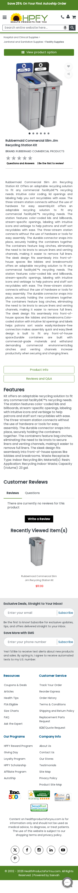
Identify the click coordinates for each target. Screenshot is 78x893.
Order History (48, 698)
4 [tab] (41, 133)
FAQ (6, 717)
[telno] (62, 17)
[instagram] (39, 850)
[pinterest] (15, 858)
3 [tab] (37, 133)
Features (14, 390)
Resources (12, 676)
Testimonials (47, 765)
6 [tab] (48, 133)
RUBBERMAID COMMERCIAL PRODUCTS (34, 151)
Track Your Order (50, 685)
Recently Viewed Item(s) (39, 530)
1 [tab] (29, 133)
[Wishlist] (68, 66)
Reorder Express (49, 691)
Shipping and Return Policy (56, 711)
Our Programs (14, 737)
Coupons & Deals (15, 685)
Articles (9, 691)
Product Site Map (50, 784)
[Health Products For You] (29, 17)
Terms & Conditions (52, 704)
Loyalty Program (14, 759)
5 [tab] (45, 133)
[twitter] (15, 850)
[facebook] (27, 850)
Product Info (39, 370)
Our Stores (46, 759)
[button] (39, 52)
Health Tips (11, 698)
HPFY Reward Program (18, 746)
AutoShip (10, 778)
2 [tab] (33, 133)
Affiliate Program (15, 772)
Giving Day (11, 752)
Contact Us (46, 752)
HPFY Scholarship (15, 765)
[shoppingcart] (74, 17)
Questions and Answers (20, 163)
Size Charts (11, 711)
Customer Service (52, 676)
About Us (45, 746)
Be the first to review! (51, 163)
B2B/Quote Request (52, 728)
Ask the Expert (13, 724)
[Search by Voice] (65, 27)
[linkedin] (51, 850)
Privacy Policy (48, 778)
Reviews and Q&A (39, 378)
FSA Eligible (11, 704)
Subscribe (65, 613)
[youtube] (63, 850)
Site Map (45, 772)
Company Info (50, 737)
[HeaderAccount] (68, 17)
